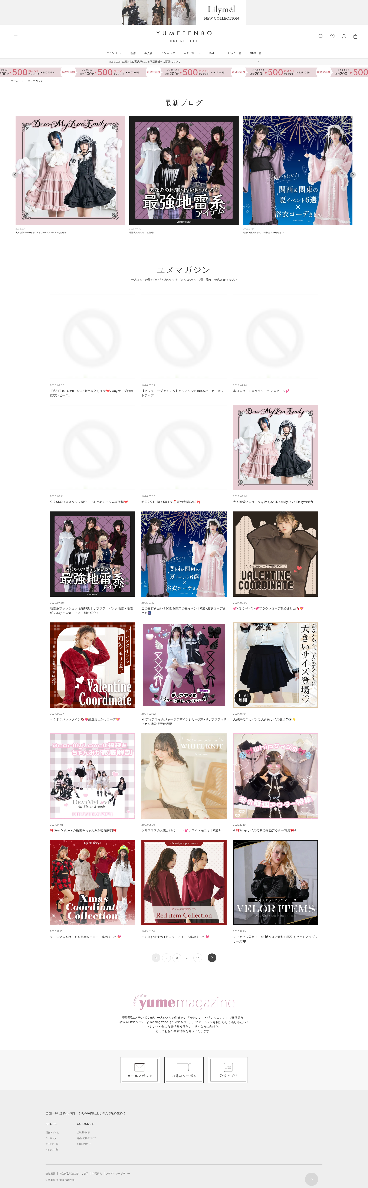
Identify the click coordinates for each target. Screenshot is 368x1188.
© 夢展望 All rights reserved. (60, 1179)
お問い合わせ (84, 1144)
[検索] (321, 36)
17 (197, 957)
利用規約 (97, 1173)
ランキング (168, 53)
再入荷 (148, 53)
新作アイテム (52, 1132)
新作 (133, 53)
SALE (213, 53)
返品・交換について (86, 1138)
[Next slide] (353, 175)
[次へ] (212, 957)
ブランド (112, 53)
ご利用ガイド (83, 1132)
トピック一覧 (233, 53)
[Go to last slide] (15, 175)
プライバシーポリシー (118, 1173)
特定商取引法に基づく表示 (74, 1173)
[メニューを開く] (16, 36)
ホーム (14, 80)
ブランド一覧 (52, 1144)
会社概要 (50, 1173)
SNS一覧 (256, 53)
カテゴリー (190, 53)
